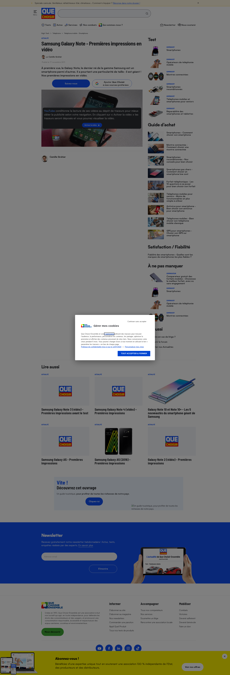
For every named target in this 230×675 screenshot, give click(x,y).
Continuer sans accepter (137, 321)
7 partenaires (109, 334)
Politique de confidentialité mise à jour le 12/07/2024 (101, 347)
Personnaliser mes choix (134, 347)
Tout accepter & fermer (134, 353)
